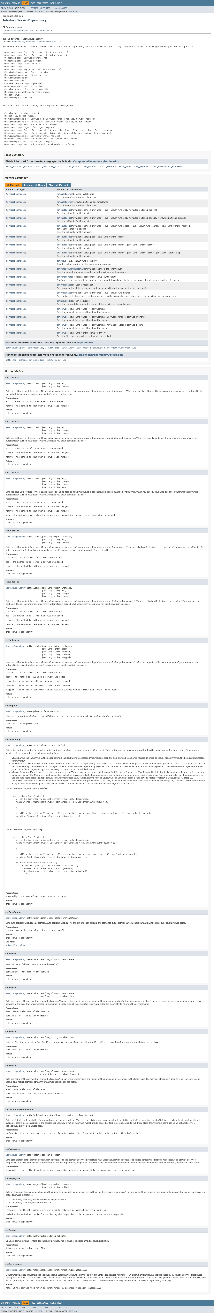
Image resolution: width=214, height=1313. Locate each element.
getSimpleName (36, 360)
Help (59, 3)
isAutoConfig (52, 348)
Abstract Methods (59, 185)
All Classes (61, 8)
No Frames (45, 8)
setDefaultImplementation (71, 269)
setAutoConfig (64, 194)
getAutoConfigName (15, 348)
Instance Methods (34, 185)
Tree (33, 3)
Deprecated (42, 3)
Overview (5, 3)
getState (51, 360)
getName (22, 360)
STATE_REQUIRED (108, 166)
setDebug (61, 261)
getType (62, 360)
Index (53, 3)
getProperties (35, 348)
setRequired (63, 301)
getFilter (11, 360)
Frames (34, 8)
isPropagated (84, 348)
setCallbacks (64, 210)
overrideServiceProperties (121, 348)
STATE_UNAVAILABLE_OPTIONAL (134, 166)
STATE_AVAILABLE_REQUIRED (50, 166)
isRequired (99, 348)
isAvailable (68, 348)
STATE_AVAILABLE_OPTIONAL (20, 166)
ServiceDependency (16, 194)
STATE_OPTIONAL (89, 166)
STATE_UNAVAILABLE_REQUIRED (166, 166)
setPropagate (64, 285)
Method (39, 12)
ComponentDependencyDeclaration (20, 30)
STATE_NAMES (72, 166)
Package (16, 3)
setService (63, 309)
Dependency (46, 30)
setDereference (65, 277)
